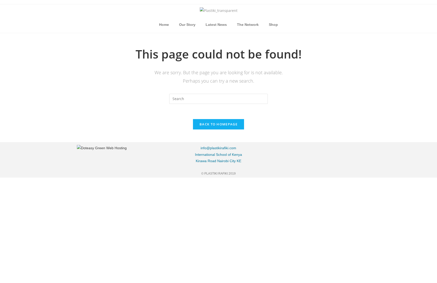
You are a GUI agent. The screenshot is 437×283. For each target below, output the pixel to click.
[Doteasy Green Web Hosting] (102, 148)
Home (164, 25)
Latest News (216, 25)
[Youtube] (353, 151)
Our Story (187, 25)
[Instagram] (328, 151)
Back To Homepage (218, 124)
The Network (248, 25)
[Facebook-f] (302, 151)
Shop (273, 25)
